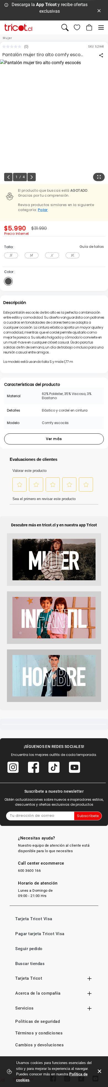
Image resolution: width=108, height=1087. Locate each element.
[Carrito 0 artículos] (88, 27)
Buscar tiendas (30, 963)
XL (72, 255)
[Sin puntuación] (13, 46)
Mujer (7, 38)
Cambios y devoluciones (39, 1044)
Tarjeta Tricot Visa (33, 918)
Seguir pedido (29, 948)
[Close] (99, 10)
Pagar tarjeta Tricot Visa (40, 933)
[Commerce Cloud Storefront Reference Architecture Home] (18, 27)
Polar (43, 209)
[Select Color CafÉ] (8, 281)
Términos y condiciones (39, 1033)
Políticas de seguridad (37, 1021)
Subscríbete (88, 815)
